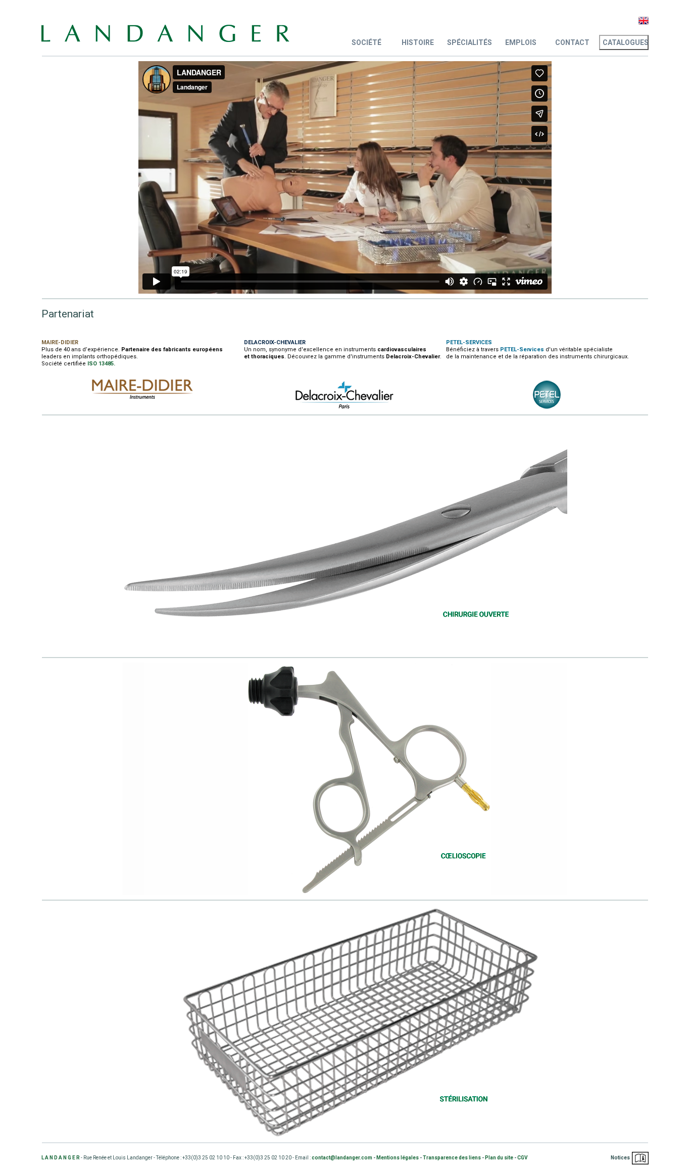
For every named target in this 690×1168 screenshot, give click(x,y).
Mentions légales (397, 1157)
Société (366, 42)
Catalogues (626, 42)
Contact (572, 42)
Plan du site (499, 1157)
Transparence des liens (452, 1157)
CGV (522, 1157)
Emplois (520, 42)
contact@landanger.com (342, 1157)
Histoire (418, 42)
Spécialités (469, 42)
